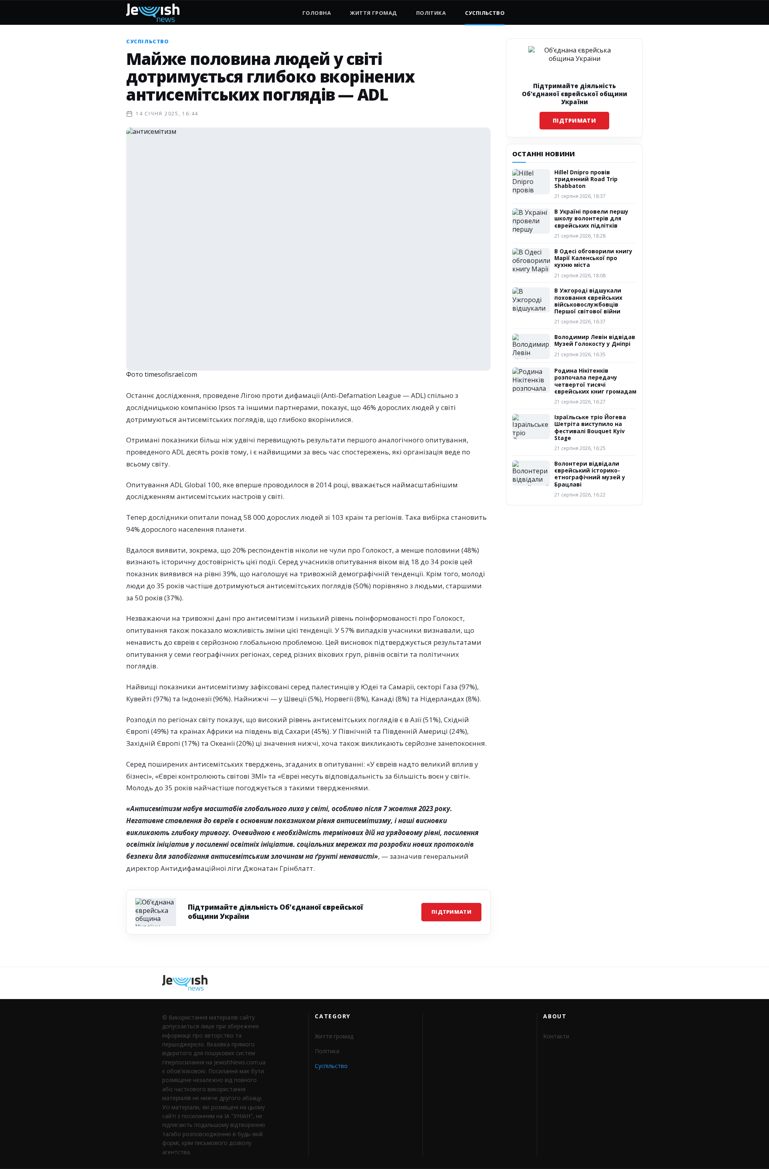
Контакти (556, 1036)
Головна (316, 12)
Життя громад (373, 12)
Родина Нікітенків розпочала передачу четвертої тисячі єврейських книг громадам (595, 381)
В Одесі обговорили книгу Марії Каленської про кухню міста (593, 258)
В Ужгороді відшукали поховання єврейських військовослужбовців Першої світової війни (588, 301)
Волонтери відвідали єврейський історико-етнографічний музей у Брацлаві (589, 474)
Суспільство (485, 12)
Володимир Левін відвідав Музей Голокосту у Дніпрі (594, 340)
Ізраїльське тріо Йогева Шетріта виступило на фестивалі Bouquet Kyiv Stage (590, 428)
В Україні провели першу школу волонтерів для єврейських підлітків (591, 218)
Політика (431, 12)
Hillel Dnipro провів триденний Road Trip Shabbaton (586, 179)
